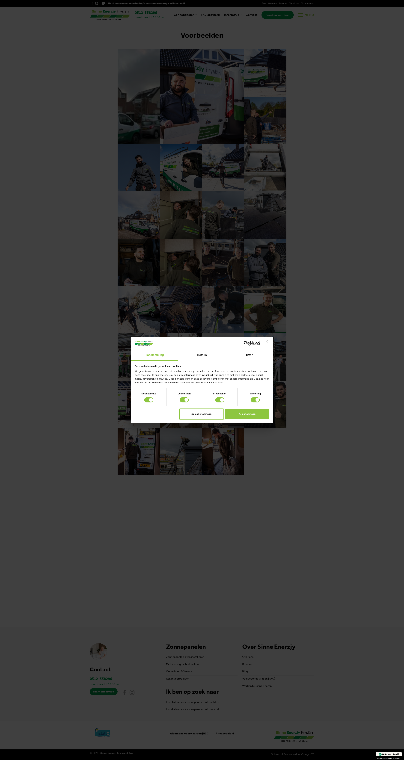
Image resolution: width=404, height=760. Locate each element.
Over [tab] (249, 355)
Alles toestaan (247, 414)
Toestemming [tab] (154, 355)
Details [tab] (202, 355)
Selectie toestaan (201, 414)
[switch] (184, 399)
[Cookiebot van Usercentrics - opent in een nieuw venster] (246, 343)
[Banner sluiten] (268, 343)
